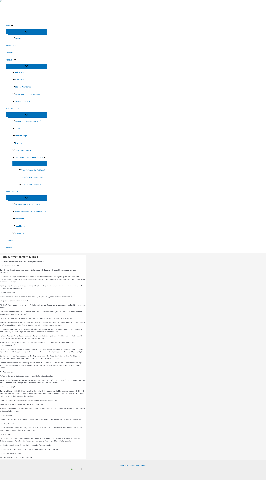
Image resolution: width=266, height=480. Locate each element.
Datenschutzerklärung (138, 465)
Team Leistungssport (23, 150)
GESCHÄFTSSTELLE (22, 101)
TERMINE (9, 53)
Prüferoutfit (19, 219)
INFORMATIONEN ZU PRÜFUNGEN (28, 204)
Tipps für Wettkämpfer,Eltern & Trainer (29, 157)
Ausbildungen (20, 226)
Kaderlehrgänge (21, 136)
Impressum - (125, 465)
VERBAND (10, 60)
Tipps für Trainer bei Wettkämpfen (34, 170)
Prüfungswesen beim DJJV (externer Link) (30, 211)
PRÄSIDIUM (19, 72)
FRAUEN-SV (19, 233)
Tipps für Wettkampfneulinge (32, 177)
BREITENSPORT (12, 192)
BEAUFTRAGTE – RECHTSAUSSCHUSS (29, 94)
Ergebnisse (19, 143)
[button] (12, 25)
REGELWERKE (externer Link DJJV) (28, 121)
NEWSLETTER (20, 38)
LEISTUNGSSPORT (13, 109)
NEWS (8, 26)
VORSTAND (19, 80)
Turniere (18, 128)
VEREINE (9, 248)
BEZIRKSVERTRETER (23, 87)
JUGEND (9, 241)
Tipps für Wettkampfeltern (31, 184)
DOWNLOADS (11, 45)
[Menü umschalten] (26, 31)
